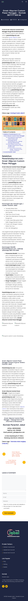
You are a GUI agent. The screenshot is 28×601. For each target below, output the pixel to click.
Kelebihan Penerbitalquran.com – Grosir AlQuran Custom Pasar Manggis (14, 135)
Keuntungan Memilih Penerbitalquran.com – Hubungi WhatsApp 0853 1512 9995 (15, 141)
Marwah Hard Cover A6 (9, 552)
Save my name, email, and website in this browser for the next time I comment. (14, 506)
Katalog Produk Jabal (17, 113)
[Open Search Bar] (22, 1)
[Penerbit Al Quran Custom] (3, 1)
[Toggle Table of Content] (23, 132)
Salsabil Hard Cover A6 (8, 550)
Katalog (5, 564)
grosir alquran (13, 37)
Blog (4, 561)
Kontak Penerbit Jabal (10, 152)
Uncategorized (23, 19)
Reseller (5, 567)
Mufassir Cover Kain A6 (8, 547)
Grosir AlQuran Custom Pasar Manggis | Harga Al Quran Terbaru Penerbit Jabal (15, 145)
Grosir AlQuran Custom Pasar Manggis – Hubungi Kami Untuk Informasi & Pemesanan (16, 149)
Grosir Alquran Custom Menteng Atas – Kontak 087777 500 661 (16, 454)
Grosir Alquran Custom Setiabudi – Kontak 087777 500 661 (11, 462)
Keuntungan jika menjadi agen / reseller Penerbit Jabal (15, 138)
